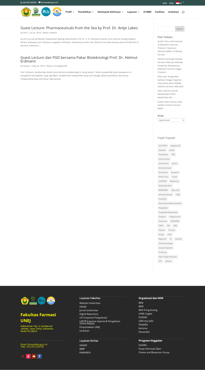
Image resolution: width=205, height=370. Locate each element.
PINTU (161, 225)
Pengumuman (174, 216)
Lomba (174, 176)
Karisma (143, 328)
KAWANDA (85, 352)
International (164, 163)
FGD (173, 154)
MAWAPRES (163, 190)
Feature (53, 32)
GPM (171, 3)
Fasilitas (159, 12)
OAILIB (82, 306)
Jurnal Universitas (88, 310)
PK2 (168, 225)
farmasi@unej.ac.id (37, 344)
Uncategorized (60, 66)
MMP (82, 348)
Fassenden (144, 331)
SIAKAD (83, 345)
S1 (171, 239)
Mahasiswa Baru (165, 185)
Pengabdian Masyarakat (168, 212)
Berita (46, 32)
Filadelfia (143, 324)
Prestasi (172, 230)
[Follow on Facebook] (39, 356)
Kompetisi (175, 172)
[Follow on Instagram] (22, 356)
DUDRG (143, 345)
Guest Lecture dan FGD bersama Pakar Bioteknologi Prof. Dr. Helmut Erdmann (78, 59)
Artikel (171, 150)
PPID (165, 3)
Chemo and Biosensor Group (154, 352)
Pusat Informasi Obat (150, 348)
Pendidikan (84, 12)
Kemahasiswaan (165, 168)
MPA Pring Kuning (148, 310)
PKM (175, 225)
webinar (168, 261)
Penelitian (162, 199)
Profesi (161, 234)
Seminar (178, 239)
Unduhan (173, 12)
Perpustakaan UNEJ (89, 327)
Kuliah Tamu (163, 176)
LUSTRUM (163, 181)
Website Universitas (89, 303)
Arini (25, 32)
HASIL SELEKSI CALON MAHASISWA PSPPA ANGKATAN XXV (168, 94)
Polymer (162, 230)
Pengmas (162, 216)
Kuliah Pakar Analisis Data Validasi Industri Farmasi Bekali (170, 105)
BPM (141, 306)
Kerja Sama (163, 172)
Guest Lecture (164, 159)
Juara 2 (175, 163)
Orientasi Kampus (166, 194)
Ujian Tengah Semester (168, 257)
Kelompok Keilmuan (109, 12)
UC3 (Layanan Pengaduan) (93, 317)
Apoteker (162, 150)
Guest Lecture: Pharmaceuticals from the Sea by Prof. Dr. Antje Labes (79, 27)
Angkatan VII (175, 145)
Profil (69, 12)
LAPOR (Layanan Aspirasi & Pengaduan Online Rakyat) (99, 322)
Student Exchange (166, 243)
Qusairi (26, 66)
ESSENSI (143, 317)
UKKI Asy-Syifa (146, 320)
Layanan (132, 12)
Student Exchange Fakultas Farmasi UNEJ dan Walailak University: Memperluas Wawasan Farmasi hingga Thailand (170, 65)
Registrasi (162, 239)
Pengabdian (163, 208)
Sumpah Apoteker (166, 248)
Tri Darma (163, 252)
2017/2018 (163, 145)
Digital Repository (88, 314)
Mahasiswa (174, 181)
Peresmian (163, 221)
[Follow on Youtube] (34, 356)
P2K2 (178, 194)
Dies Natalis (163, 154)
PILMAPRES (175, 221)
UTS (160, 261)
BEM (141, 302)
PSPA (170, 234)
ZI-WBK (147, 12)
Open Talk (175, 190)
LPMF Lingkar (145, 313)
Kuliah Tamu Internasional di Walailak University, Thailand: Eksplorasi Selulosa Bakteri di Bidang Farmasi (170, 48)
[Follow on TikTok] (28, 356)
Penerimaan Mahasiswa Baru (170, 203)
